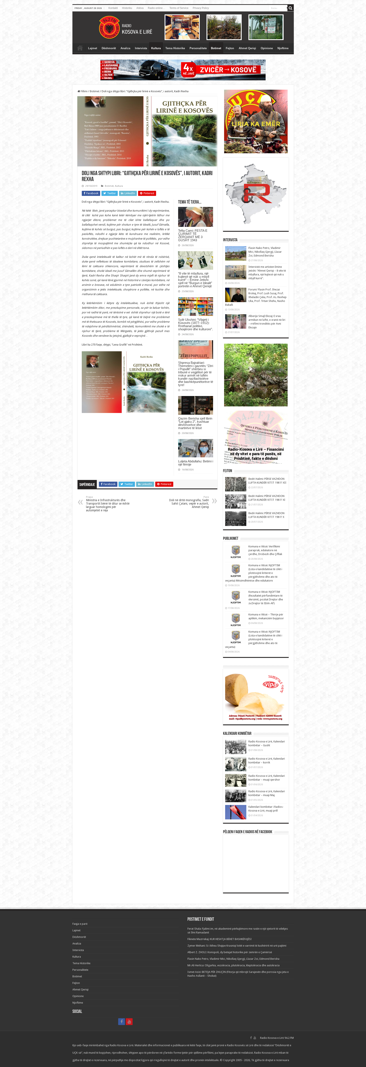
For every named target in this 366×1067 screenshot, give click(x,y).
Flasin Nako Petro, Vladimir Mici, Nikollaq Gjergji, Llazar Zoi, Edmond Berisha (265, 251)
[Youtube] (129, 1021)
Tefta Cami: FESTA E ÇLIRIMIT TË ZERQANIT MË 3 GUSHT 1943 (192, 235)
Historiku (127, 8)
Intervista (141, 48)
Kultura (156, 48)
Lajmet (92, 48)
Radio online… (156, 8)
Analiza (125, 48)
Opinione (267, 48)
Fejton (230, 48)
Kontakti (113, 8)
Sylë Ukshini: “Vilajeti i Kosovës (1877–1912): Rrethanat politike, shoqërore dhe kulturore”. (195, 324)
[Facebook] (121, 1021)
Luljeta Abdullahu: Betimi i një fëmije (195, 462)
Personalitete (198, 48)
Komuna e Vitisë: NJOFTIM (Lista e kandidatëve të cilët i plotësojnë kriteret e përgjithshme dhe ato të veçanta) (253, 639)
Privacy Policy (201, 8)
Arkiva (140, 8)
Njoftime (282, 48)
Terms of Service (179, 8)
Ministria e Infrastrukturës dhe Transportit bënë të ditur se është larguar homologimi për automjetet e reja (107, 504)
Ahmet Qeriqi (247, 48)
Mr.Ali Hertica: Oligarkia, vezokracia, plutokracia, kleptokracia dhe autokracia (233, 965)
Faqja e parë (80, 47)
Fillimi (83, 91)
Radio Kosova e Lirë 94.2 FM (277, 1037)
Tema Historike (175, 48)
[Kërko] (290, 8)
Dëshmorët (109, 48)
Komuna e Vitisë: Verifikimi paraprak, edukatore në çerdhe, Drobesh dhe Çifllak (265, 550)
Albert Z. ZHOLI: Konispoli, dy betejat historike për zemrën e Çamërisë (229, 952)
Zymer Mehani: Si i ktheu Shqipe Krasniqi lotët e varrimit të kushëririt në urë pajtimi (236, 945)
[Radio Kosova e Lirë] (183, 27)
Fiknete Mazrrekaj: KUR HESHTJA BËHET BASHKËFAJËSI (219, 939)
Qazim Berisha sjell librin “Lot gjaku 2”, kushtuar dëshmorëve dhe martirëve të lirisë (195, 423)
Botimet (216, 48)
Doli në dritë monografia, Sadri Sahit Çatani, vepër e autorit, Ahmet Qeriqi (189, 502)
